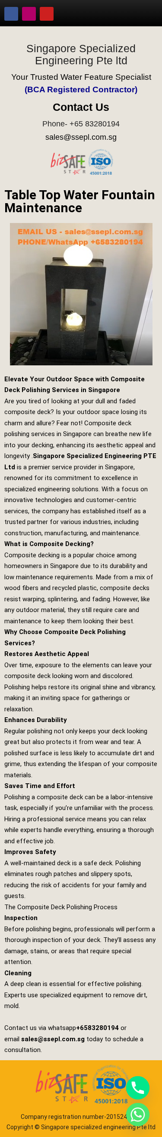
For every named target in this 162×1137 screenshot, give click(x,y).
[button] (142, 14)
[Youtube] (47, 14)
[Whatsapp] (137, 1114)
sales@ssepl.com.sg (81, 137)
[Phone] (137, 1087)
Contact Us (81, 107)
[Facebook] (11, 14)
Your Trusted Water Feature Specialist (81, 77)
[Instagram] (29, 14)
